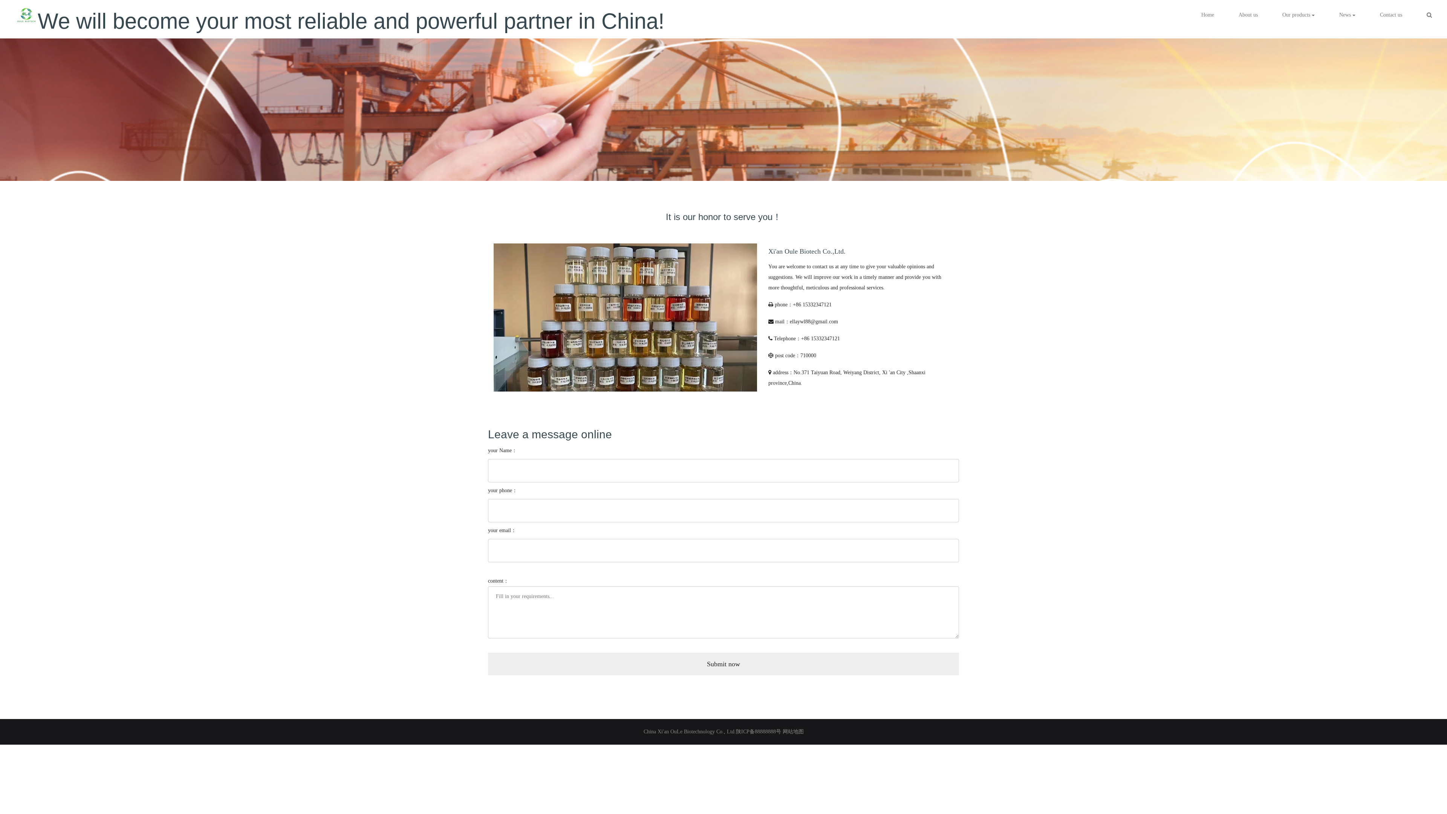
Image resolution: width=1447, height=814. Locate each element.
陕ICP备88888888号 (758, 731)
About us (1248, 15)
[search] (1429, 15)
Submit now (723, 664)
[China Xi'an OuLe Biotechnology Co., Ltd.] (26, 15)
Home (1207, 15)
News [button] (1345, 15)
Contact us (1391, 15)
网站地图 (793, 731)
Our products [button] (1297, 15)
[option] (723, 105)
